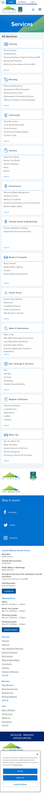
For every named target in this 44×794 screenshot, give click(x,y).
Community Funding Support (16, 132)
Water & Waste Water (10, 660)
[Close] (37, 754)
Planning (5, 645)
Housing (5, 641)
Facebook (12, 512)
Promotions (6, 722)
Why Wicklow (7, 685)
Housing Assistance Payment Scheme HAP (22, 57)
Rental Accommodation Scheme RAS (19, 64)
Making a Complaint (12, 199)
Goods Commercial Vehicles (16, 448)
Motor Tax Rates (10, 445)
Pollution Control (11, 196)
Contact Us (9, 591)
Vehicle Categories (12, 452)
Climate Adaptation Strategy (16, 228)
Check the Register (12, 405)
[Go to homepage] (11, 489)
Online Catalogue (11, 164)
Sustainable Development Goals (17, 231)
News (6, 167)
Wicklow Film (7, 693)
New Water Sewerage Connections (18, 338)
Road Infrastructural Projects (16, 274)
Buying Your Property (13, 61)
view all (5, 675)
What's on (6, 718)
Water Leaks (9, 334)
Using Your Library (11, 157)
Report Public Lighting (13, 267)
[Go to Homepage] (11, 476)
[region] (20, 771)
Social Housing (10, 50)
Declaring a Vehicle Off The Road (18, 455)
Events (6, 171)
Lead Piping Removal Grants (16, 341)
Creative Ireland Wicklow (14, 384)
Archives (7, 377)
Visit (33, 2)
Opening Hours (10, 629)
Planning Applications (13, 86)
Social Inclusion (10, 128)
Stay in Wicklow (8, 710)
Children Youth (10, 135)
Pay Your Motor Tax (12, 441)
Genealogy (8, 380)
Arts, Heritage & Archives (12, 648)
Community (7, 664)
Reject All (20, 778)
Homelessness (10, 54)
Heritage (7, 373)
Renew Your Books (12, 160)
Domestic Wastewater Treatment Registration (17, 350)
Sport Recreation (11, 121)
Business (22, 2)
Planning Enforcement (13, 93)
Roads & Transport (9, 652)
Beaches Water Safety (13, 206)
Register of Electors (10, 672)
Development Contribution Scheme (19, 96)
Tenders (7, 270)
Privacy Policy (17, 765)
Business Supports (9, 689)
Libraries (5, 668)
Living (11, 2)
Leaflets (7, 416)
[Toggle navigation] (40, 9)
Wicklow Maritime (9, 697)
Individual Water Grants (13, 345)
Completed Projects (12, 306)
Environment (7, 656)
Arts (5, 370)
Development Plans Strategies (16, 89)
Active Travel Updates (13, 299)
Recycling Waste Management (16, 192)
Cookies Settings (20, 784)
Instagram (13, 538)
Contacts (7, 419)
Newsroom (8, 302)
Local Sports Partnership (14, 125)
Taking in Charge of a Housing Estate (19, 100)
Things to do (7, 714)
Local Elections (10, 409)
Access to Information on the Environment (22, 203)
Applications (9, 412)
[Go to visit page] (33, 476)
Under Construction (12, 309)
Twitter (12, 525)
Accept (20, 771)
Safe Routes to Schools (13, 313)
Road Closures (10, 263)
